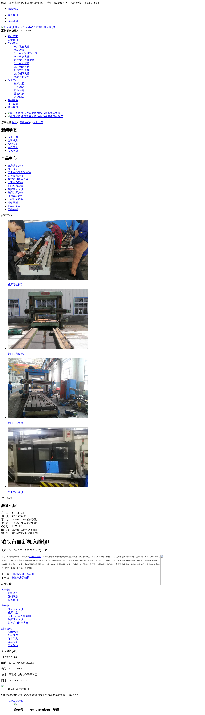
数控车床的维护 (20, 577)
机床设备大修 (21, 46)
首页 (14, 122)
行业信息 (19, 90)
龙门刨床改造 (21, 66)
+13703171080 (15, 700)
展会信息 (19, 93)
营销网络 (13, 100)
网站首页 (13, 36)
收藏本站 (13, 8)
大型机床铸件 (15, 199)
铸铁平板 (13, 202)
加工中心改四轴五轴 (25, 53)
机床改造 (19, 50)
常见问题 (19, 97)
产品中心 (6, 605)
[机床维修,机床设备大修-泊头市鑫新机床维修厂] (29, 27)
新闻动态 (6, 628)
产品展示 (13, 43)
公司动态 (19, 87)
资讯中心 (13, 80)
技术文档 (19, 83)
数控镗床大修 (21, 56)
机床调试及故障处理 (23, 574)
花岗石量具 (14, 206)
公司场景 (13, 593)
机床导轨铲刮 (21, 76)
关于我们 (13, 39)
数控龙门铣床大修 (24, 60)
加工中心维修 (21, 63)
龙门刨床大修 (21, 73)
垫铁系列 (13, 209)
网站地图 (13, 21)
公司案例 (13, 103)
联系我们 (13, 15)
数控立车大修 (21, 70)
